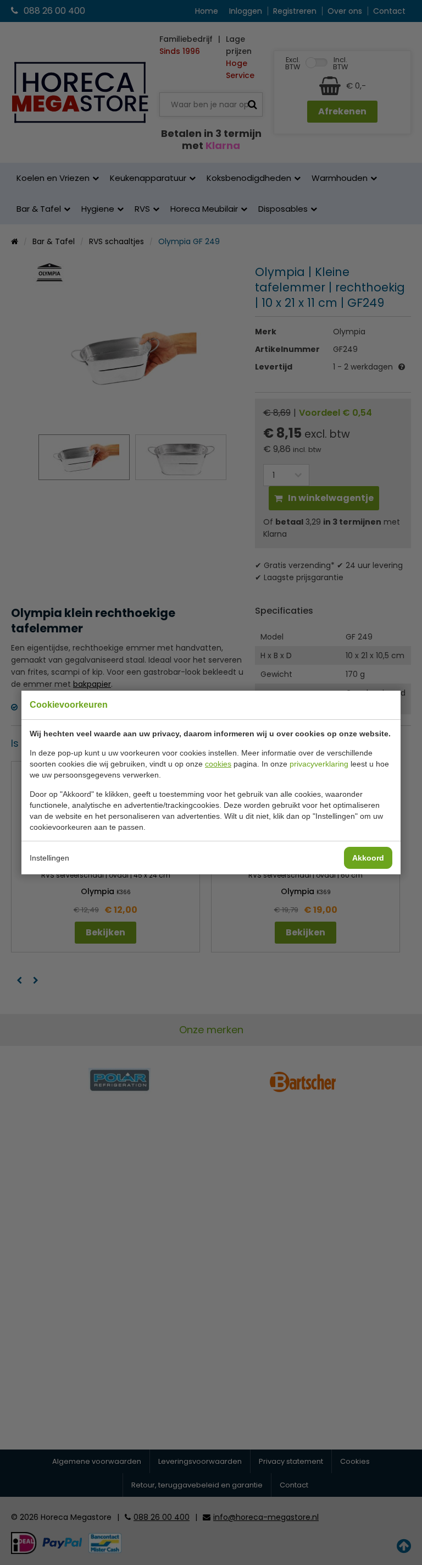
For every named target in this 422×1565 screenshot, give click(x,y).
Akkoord (368, 857)
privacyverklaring (319, 763)
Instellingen (49, 857)
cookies (218, 763)
